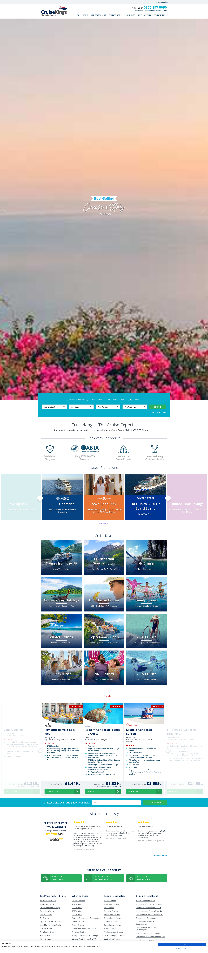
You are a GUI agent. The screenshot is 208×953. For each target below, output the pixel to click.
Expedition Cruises (47, 911)
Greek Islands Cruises (113, 925)
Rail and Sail (45, 935)
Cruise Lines (129, 15)
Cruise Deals (82, 15)
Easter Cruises (78, 925)
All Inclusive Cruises (116, 399)
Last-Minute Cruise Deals (50, 925)
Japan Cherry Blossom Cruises (84, 928)
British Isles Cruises (112, 914)
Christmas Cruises (79, 921)
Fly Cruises (134, 399)
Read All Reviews (160, 856)
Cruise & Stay (115, 15)
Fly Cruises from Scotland (50, 921)
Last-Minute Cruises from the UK (149, 914)
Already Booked (162, 2)
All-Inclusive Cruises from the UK (149, 904)
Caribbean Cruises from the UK (148, 907)
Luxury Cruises (46, 928)
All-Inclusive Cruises (48, 901)
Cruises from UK (98, 15)
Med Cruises (97, 399)
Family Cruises (46, 914)
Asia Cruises (109, 907)
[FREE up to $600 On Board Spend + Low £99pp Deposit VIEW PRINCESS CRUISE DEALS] (145, 487)
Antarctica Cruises (111, 904)
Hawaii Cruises (110, 928)
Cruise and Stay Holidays (50, 907)
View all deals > (104, 523)
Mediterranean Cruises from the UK (150, 911)
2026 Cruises (77, 904)
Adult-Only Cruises (47, 904)
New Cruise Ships (47, 932)
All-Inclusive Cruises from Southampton (146, 922)
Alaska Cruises (110, 901)
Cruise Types (159, 15)
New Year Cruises (79, 932)
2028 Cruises (77, 911)
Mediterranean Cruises (113, 932)
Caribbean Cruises (111, 921)
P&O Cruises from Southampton (149, 933)
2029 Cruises (77, 914)
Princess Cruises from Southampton (150, 937)
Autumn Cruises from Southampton (86, 918)
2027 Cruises (77, 907)
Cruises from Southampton (147, 918)
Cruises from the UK (77, 399)
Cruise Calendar (78, 901)
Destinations (144, 15)
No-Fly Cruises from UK (145, 901)
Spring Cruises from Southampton (86, 935)
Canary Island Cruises (113, 918)
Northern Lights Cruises (114, 935)
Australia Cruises (111, 911)
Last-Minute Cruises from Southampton (146, 928)
